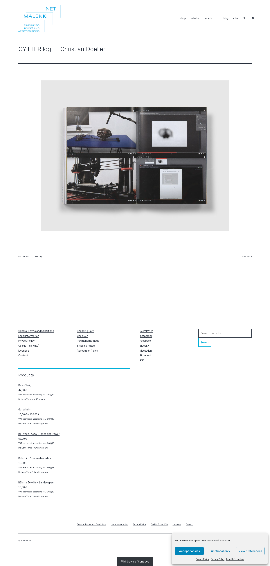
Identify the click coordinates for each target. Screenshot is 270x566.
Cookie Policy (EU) (28, 345)
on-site (208, 18)
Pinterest (145, 355)
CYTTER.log (36, 256)
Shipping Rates (86, 345)
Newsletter (146, 331)
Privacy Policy (217, 559)
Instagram (146, 335)
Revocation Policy (87, 350)
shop (183, 18)
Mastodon (146, 350)
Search (205, 342)
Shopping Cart (85, 331)
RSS (142, 360)
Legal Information (235, 559)
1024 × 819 (247, 256)
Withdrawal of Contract (135, 561)
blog (226, 18)
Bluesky (144, 345)
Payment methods (88, 340)
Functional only (220, 551)
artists (195, 18)
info (235, 18)
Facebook (145, 340)
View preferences (250, 551)
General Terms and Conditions (36, 331)
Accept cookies (189, 551)
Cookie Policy (202, 559)
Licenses (23, 350)
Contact (23, 355)
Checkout (82, 335)
